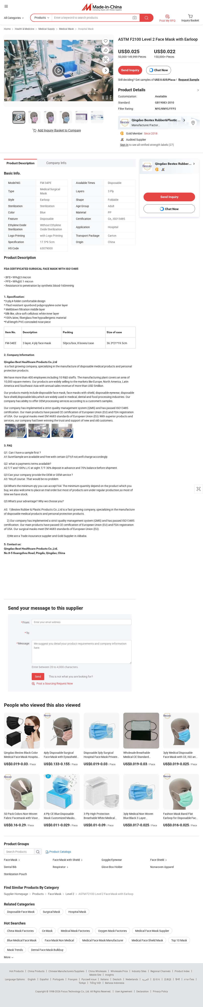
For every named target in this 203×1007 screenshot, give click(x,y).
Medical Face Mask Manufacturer (102, 940)
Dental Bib (10, 867)
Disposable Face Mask (20, 912)
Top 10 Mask (179, 940)
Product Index (182, 971)
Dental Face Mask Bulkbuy (47, 950)
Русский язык (88, 979)
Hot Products (16, 971)
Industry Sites (139, 971)
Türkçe (82, 982)
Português (58, 979)
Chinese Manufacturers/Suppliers (66, 971)
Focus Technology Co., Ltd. (75, 991)
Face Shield (157, 860)
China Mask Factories (20, 931)
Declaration (142, 991)
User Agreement (123, 991)
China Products (36, 971)
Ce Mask (47, 931)
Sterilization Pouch (15, 874)
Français (72, 979)
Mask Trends (15, 950)
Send (38, 676)
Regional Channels (160, 971)
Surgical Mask (51, 912)
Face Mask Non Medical (59, 940)
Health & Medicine (24, 28)
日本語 (167, 979)
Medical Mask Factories (75, 931)
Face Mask (10, 860)
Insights (109, 974)
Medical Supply (46, 28)
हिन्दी (177, 979)
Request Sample (188, 79)
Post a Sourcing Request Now (52, 683)
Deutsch (117, 979)
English (32, 979)
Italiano (105, 979)
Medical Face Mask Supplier (152, 931)
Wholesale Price (119, 971)
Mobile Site (95, 974)
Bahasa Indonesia (114, 982)
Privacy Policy (160, 991)
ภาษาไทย (189, 979)
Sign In (124, 145)
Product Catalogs (60, 851)
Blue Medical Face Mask (21, 940)
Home (7, 28)
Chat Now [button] (161, 70)
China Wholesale (97, 971)
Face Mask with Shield (66, 860)
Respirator (59, 867)
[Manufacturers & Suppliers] (102, 7)
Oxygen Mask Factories (112, 931)
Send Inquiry (130, 70)
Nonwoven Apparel (162, 867)
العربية (145, 979)
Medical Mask (66, 28)
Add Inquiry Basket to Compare (59, 130)
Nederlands (132, 979)
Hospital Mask (86, 28)
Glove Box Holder (112, 867)
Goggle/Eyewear (112, 860)
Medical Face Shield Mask (147, 940)
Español (44, 979)
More (7, 957)
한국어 (156, 979)
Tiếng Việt (95, 982)
